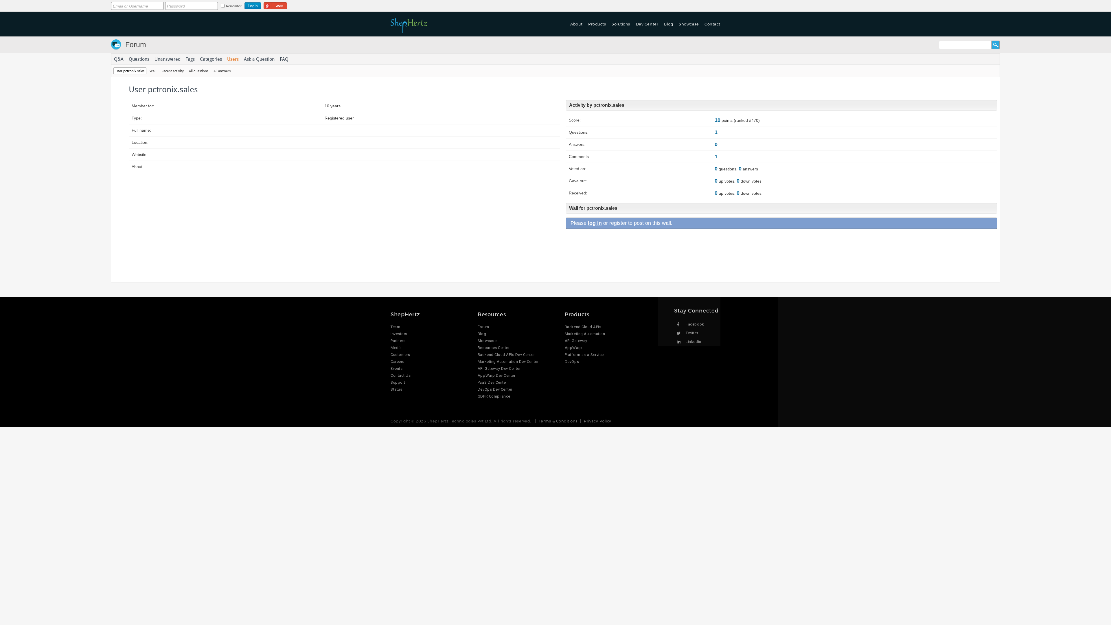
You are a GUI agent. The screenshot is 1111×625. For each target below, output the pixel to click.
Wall (153, 71)
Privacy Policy (597, 421)
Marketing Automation (585, 334)
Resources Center (493, 347)
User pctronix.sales (129, 71)
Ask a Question (259, 59)
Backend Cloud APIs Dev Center (506, 354)
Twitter (692, 333)
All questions (198, 71)
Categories (211, 59)
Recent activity (172, 71)
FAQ (284, 59)
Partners (398, 341)
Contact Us (401, 375)
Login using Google (275, 5)
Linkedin (693, 341)
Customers (400, 354)
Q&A (119, 59)
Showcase (689, 24)
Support (398, 382)
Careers (397, 361)
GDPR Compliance (494, 396)
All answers (222, 71)
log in (595, 223)
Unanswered (167, 59)
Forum (135, 45)
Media (396, 347)
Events (396, 368)
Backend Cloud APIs (583, 327)
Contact (712, 24)
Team (395, 327)
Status (396, 389)
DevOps (572, 361)
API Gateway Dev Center (499, 368)
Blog (482, 334)
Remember (234, 6)
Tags (190, 59)
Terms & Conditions (558, 421)
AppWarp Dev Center (496, 375)
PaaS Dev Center (492, 382)
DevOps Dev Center (495, 389)
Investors (399, 334)
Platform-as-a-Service (584, 354)
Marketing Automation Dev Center (508, 361)
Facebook (695, 324)
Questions (139, 59)
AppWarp (573, 347)
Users (233, 59)
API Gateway (576, 341)
